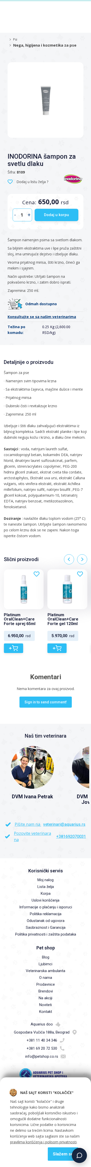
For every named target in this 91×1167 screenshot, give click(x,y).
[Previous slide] (69, 559)
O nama (45, 977)
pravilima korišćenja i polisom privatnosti (43, 1142)
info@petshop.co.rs (41, 1056)
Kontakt (45, 1011)
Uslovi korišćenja (45, 900)
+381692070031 (71, 836)
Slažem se (63, 1153)
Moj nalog (45, 880)
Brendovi (45, 991)
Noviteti (45, 1005)
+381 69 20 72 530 (42, 1048)
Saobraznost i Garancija (45, 927)
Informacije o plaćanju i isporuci (45, 907)
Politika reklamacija (45, 914)
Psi (15, 39)
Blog (45, 957)
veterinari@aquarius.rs (64, 824)
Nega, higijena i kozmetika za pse (44, 45)
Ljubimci (45, 964)
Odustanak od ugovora (45, 920)
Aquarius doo (42, 1024)
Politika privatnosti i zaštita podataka (45, 934)
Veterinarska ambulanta (45, 971)
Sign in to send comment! (46, 702)
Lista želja (45, 886)
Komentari (45, 677)
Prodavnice (45, 984)
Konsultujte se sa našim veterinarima (42, 316)
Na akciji (45, 998)
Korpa (46, 893)
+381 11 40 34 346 (42, 1040)
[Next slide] (82, 559)
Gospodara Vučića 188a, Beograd (42, 1032)
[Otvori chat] (79, 1155)
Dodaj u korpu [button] (56, 215)
